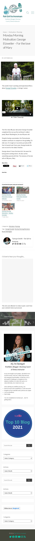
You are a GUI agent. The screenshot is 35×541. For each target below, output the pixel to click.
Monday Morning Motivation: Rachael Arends (22, 196)
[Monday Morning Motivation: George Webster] (8, 190)
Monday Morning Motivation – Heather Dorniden (7, 213)
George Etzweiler (11, 88)
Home (5, 32)
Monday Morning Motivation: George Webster (7, 196)
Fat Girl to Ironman (20, 533)
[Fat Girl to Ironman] (12, 9)
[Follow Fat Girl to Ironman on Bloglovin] (11, 508)
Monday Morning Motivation (22, 229)
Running (19, 32)
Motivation (12, 32)
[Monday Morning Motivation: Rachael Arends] (23, 190)
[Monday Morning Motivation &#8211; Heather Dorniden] (8, 206)
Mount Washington (7, 231)
